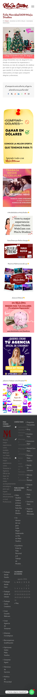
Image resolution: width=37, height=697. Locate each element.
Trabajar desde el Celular (7, 594)
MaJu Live (28, 495)
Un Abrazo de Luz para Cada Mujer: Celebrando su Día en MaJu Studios (18, 529)
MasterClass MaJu (30, 449)
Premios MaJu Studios (30, 458)
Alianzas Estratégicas (7, 634)
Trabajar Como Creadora (7, 604)
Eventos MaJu (30, 435)
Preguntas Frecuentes (30, 423)
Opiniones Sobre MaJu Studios (7, 651)
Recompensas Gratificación (7, 641)
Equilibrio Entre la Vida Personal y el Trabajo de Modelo (18, 555)
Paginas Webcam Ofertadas (30, 511)
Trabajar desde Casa (7, 584)
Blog (28, 429)
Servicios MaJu (30, 502)
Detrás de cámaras (30, 467)
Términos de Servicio (7, 669)
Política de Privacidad (7, 679)
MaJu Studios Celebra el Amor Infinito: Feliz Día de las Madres (18, 504)
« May (16, 603)
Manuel (7, 21)
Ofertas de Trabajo (29, 477)
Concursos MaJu (30, 442)
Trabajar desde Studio (7, 574)
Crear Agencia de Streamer (7, 625)
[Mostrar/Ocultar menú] (32, 6)
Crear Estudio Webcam (7, 613)
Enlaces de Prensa (29, 487)
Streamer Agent (7, 661)
